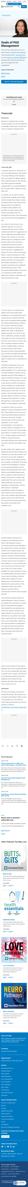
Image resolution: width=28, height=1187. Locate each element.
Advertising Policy (5, 1169)
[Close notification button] (20, 4)
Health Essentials (9, 920)
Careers (3, 1121)
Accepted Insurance (6, 1071)
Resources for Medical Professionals (10, 1127)
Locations (3, 1108)
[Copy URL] (14, 101)
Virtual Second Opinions (7, 1092)
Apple (4, 885)
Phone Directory (5, 1090)
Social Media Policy (14, 1169)
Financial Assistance (6, 1076)
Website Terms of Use (20, 1171)
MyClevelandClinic (5, 1156)
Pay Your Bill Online (6, 1081)
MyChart (13, 1156)
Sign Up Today (5, 1136)
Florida (19, 1)
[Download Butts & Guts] (14, 858)
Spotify (3, 76)
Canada (14, 1)
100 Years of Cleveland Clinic (8, 1103)
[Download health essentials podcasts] (14, 904)
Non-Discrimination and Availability (8, 1176)
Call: (5, 1181)
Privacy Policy (4, 1173)
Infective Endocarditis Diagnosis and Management (13, 778)
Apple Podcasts (5, 73)
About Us (3, 1105)
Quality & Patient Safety (7, 1111)
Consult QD (4, 1153)
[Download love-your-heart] (14, 950)
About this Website (15, 1166)
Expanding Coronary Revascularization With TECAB (13, 795)
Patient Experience (5, 1113)
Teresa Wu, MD (20, 55)
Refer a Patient (5, 1087)
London (24, 1)
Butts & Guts (7, 874)
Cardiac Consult (6, 15)
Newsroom (19, 1153)
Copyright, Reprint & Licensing (7, 1171)
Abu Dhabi (9, 1)
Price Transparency (6, 1084)
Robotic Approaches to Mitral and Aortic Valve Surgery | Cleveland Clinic (13, 764)
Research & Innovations (7, 1116)
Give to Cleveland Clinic (7, 1079)
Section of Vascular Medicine (16, 57)
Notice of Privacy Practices (14, 1173)
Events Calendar (5, 1073)
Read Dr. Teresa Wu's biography (14, 81)
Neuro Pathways (8, 1011)
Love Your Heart (8, 965)
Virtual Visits (4, 1095)
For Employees (5, 1124)
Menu (24, 6)
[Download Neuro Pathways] (14, 996)
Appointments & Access (7, 1068)
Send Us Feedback (5, 1166)
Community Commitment (7, 1119)
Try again (14, 104)
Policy (13, 160)
